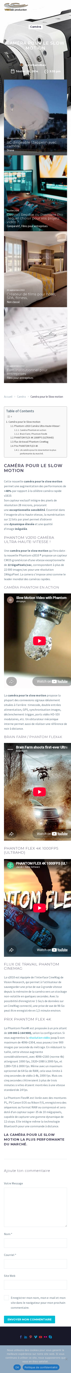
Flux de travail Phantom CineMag (31, 441)
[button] (65, 90)
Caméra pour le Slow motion (24, 421)
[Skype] (50, 1336)
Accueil (8, 396)
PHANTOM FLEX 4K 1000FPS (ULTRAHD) (34, 437)
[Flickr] (45, 1336)
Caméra (35, 26)
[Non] (66, 1359)
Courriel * (10, 1255)
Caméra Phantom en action (33, 430)
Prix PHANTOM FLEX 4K (26, 446)
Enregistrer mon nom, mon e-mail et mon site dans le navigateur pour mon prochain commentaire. (38, 1302)
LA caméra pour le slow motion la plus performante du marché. (38, 451)
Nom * (8, 1234)
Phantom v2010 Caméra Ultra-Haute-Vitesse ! (37, 426)
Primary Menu (63, 7)
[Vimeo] (35, 1336)
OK (17, 1367)
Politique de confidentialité (41, 1367)
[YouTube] (40, 1336)
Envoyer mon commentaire (29, 1319)
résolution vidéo (39, 1037)
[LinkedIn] (25, 1336)
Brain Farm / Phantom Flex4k (33, 433)
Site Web (9, 1276)
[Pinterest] (30, 1336)
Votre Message (13, 1183)
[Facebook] (20, 1336)
